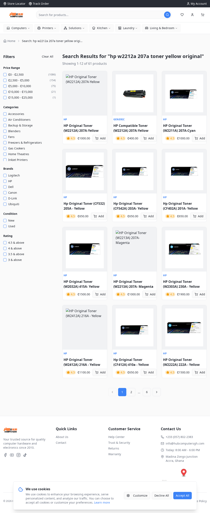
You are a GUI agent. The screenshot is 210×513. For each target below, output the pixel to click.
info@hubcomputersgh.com (185, 443)
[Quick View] (68, 76)
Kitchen (102, 28)
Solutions (75, 28)
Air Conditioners (19, 120)
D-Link (12, 198)
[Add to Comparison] (68, 94)
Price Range (11, 68)
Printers (47, 28)
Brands (8, 169)
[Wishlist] (182, 15)
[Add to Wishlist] (68, 85)
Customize (140, 495)
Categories (10, 107)
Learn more (102, 502)
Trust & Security (119, 443)
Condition (10, 214)
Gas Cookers (16, 148)
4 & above (15, 248)
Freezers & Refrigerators (25, 142)
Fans (11, 137)
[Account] (192, 15)
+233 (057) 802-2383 (179, 437)
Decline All (161, 495)
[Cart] (203, 15)
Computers (19, 28)
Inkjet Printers (18, 160)
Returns (113, 448)
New (11, 220)
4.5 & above (16, 243)
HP (10, 181)
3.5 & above (16, 254)
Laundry (128, 28)
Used (11, 226)
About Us (62, 437)
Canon (12, 193)
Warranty (114, 454)
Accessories (16, 114)
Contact (61, 443)
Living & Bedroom (162, 28)
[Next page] (157, 392)
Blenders (14, 131)
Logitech (14, 175)
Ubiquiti (13, 204)
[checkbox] (5, 74)
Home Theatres (18, 154)
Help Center (116, 437)
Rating (8, 236)
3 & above (15, 260)
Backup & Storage (20, 125)
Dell (11, 187)
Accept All (182, 495)
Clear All (47, 56)
